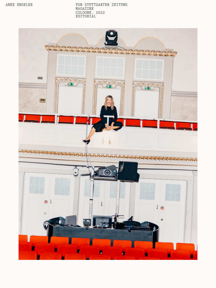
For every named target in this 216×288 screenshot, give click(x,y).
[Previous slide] (54, 144)
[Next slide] (162, 144)
